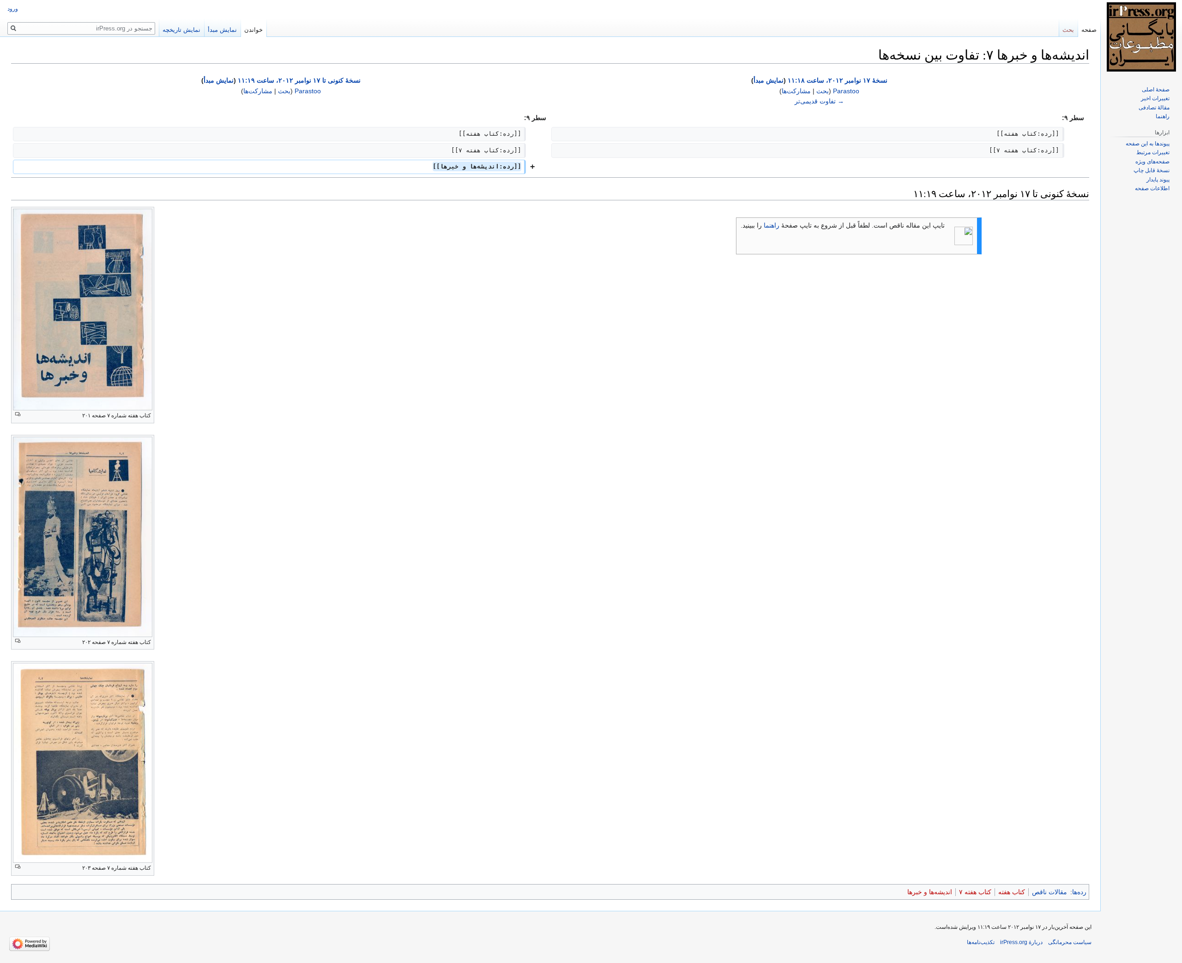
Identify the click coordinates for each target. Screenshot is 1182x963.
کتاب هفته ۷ (975, 892)
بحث (822, 91)
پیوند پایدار (1158, 179)
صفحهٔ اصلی (1156, 89)
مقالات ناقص (1049, 892)
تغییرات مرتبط (1153, 152)
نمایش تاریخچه (181, 29)
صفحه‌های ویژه (1152, 161)
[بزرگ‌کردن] (17, 414)
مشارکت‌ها (796, 91)
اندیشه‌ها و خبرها (929, 892)
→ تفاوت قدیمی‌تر (819, 101)
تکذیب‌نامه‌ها (981, 942)
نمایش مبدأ (769, 80)
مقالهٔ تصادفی (1154, 107)
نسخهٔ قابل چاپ (1152, 170)
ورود (12, 9)
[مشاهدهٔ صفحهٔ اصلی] (1141, 37)
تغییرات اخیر (1155, 98)
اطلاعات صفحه (1152, 188)
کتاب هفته (1011, 892)
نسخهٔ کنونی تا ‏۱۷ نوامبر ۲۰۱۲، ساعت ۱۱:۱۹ (299, 80)
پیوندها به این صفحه (1148, 143)
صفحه (1089, 29)
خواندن (253, 29)
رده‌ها (1079, 892)
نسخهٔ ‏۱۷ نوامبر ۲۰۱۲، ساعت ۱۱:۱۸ (837, 80)
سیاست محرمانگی (1070, 942)
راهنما (771, 225)
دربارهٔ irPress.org (1021, 942)
